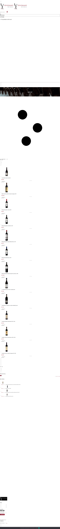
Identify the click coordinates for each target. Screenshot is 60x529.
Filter (0, 375)
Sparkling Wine (3, 86)
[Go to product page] (30, 382)
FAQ (2, 1)
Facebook (1, 510)
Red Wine (2, 82)
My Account (2, 506)
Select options (3, 181)
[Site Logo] (13, 9)
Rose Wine (2, 85)
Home (2, 504)
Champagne (2, 83)
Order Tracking (3, 507)
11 (1, 371)
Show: (1, 366)
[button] (1, 10)
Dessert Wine (2, 84)
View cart (6, 17)
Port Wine (8, 506)
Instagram (3, 510)
